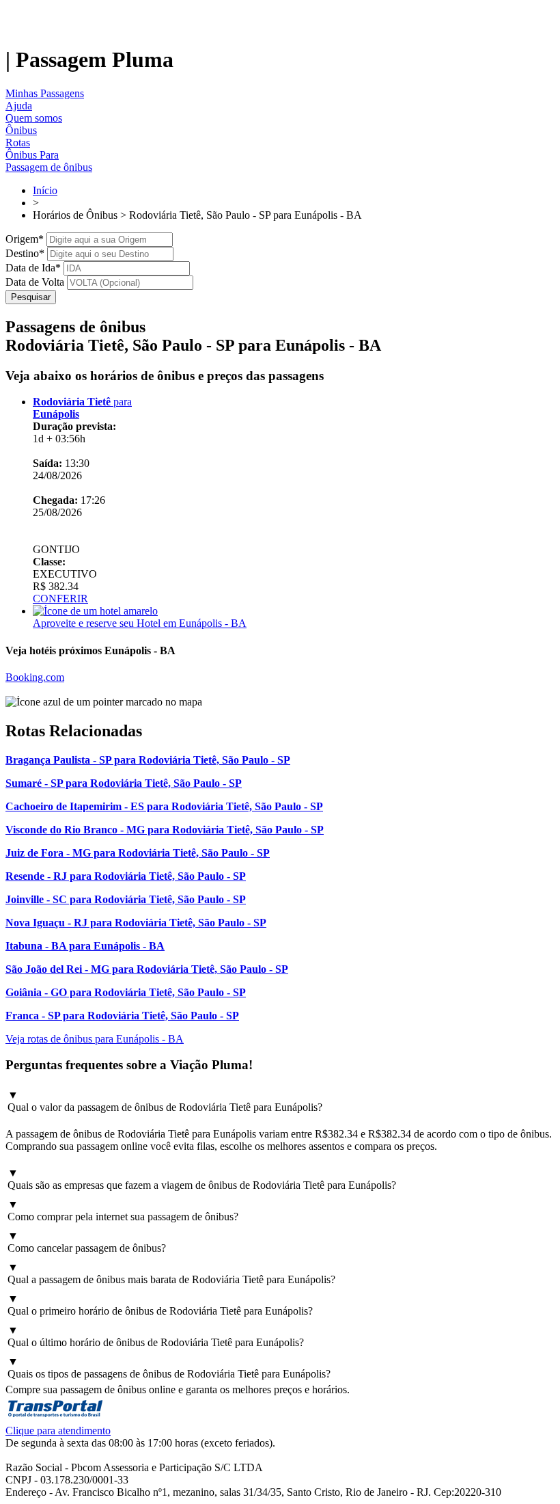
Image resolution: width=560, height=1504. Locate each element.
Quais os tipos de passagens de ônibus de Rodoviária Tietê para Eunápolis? (169, 1368)
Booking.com (34, 677)
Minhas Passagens (44, 93)
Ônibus (21, 130)
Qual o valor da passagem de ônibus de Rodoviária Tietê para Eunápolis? (165, 1101)
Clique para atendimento (58, 1430)
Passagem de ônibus (48, 167)
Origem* (24, 239)
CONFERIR (60, 598)
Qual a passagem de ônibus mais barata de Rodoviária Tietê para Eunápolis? (171, 1273)
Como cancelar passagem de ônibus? (87, 1242)
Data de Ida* (33, 267)
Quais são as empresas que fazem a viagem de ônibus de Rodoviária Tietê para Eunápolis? (202, 1179)
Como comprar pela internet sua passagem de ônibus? (123, 1210)
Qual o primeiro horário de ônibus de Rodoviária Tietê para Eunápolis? (160, 1305)
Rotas (17, 142)
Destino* (24, 253)
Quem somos (33, 118)
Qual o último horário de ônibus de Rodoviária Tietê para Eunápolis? (156, 1336)
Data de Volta (34, 282)
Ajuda (18, 105)
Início (45, 190)
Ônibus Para (32, 155)
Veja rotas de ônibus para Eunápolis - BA (94, 1039)
